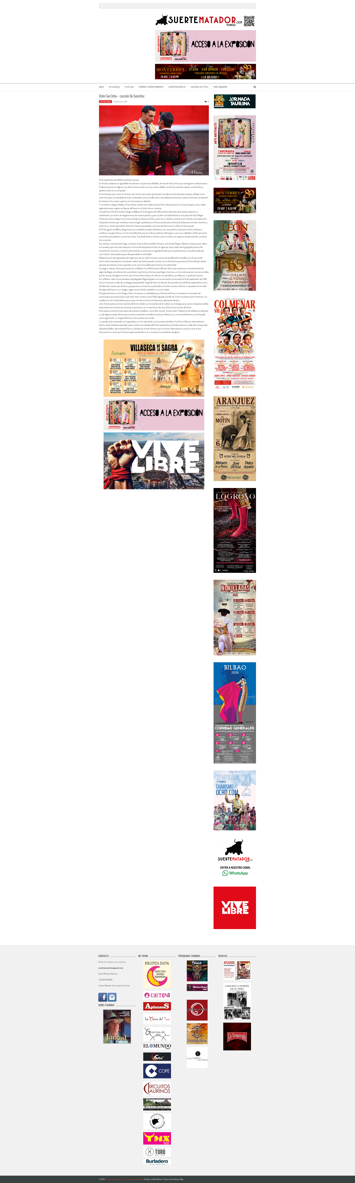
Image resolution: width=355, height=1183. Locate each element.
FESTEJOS (129, 87)
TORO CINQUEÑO (220, 87)
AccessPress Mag (176, 1179)
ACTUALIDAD (114, 87)
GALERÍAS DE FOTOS (199, 87)
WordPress (158, 1179)
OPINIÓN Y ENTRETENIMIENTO (151, 87)
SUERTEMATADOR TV (177, 87)
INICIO (101, 87)
